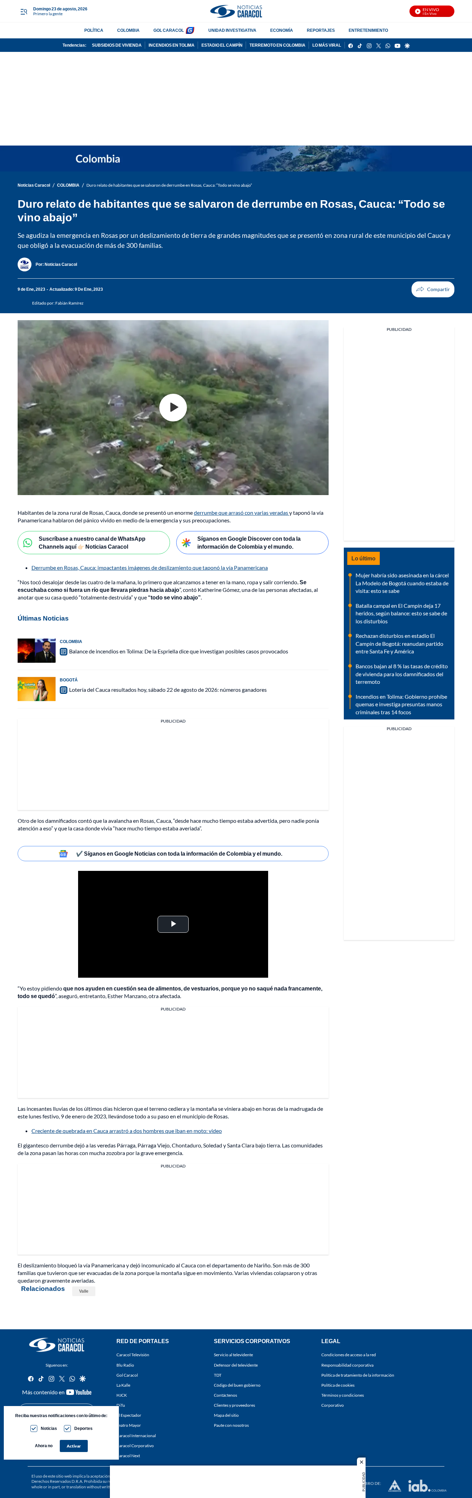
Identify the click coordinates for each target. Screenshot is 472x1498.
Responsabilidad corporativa (347, 1364)
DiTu (120, 1405)
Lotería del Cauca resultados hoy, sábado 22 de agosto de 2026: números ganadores (168, 689)
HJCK (121, 1395)
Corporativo (332, 1405)
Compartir (433, 289)
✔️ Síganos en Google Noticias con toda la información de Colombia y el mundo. (179, 853)
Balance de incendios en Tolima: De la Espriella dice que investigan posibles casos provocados (178, 651)
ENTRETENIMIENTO (368, 30)
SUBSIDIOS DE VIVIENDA (117, 45)
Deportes (83, 1428)
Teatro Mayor (128, 1425)
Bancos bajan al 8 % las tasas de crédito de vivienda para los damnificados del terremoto (402, 674)
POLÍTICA (93, 30)
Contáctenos (225, 1395)
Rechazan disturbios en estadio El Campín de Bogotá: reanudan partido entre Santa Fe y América (399, 643)
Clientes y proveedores (234, 1405)
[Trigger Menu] (24, 11)
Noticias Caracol (34, 185)
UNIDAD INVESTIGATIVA (232, 30)
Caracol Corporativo (135, 1445)
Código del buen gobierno (237, 1384)
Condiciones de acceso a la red (348, 1354)
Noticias (49, 1428)
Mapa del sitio (226, 1415)
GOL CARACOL (168, 30)
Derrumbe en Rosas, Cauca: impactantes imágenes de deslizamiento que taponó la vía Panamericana (149, 567)
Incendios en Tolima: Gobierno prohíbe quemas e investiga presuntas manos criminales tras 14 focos (401, 704)
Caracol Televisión (132, 1354)
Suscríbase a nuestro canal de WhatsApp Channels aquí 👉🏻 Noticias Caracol (92, 542)
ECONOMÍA (281, 30)
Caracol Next (128, 1455)
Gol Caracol (127, 1374)
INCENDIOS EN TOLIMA (172, 45)
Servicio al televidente (233, 1354)
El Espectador (128, 1415)
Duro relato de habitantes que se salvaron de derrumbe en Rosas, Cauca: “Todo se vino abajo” (169, 185)
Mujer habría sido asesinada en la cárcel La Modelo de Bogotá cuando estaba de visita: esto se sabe (402, 583)
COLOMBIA (128, 30)
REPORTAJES (321, 30)
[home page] (236, 11)
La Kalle (123, 1384)
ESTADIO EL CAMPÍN (222, 45)
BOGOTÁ (69, 679)
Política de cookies (338, 1384)
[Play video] (173, 407)
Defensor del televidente (236, 1364)
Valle (83, 1291)
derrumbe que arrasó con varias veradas (241, 512)
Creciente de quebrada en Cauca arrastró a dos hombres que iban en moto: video (126, 1130)
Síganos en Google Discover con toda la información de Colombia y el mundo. (249, 542)
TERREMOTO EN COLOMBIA (277, 45)
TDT (217, 1374)
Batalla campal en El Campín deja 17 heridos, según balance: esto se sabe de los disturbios (401, 613)
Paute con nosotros (231, 1425)
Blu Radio (125, 1364)
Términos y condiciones (342, 1395)
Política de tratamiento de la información (357, 1374)
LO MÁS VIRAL (326, 45)
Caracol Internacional (136, 1435)
